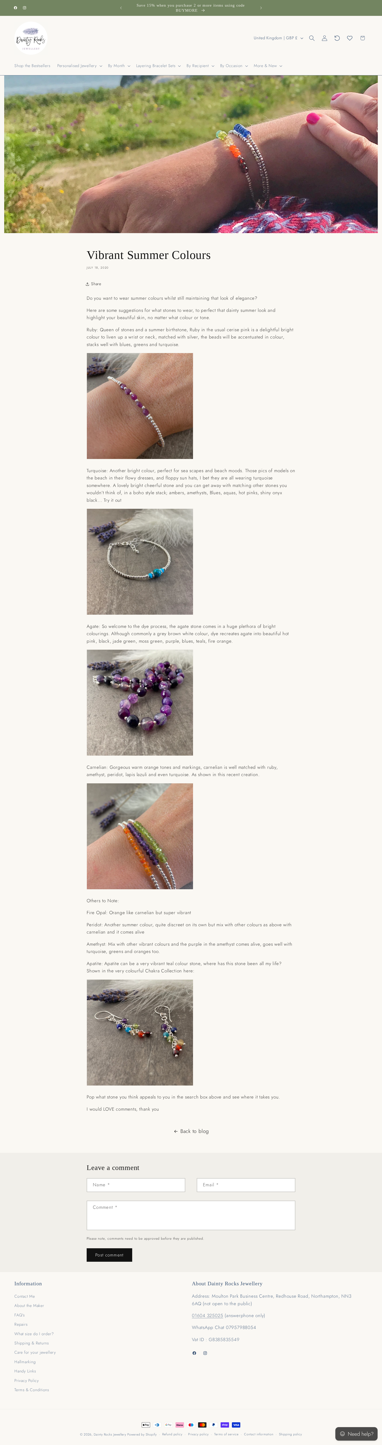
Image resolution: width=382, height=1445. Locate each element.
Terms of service (226, 1434)
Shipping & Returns (31, 1343)
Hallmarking (25, 1362)
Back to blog (194, 1131)
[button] (79, 66)
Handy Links (25, 1371)
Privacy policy (198, 1434)
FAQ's (19, 1315)
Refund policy (172, 1434)
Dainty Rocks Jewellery (110, 1434)
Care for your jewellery (35, 1352)
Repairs (20, 1324)
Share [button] (96, 284)
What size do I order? (34, 1334)
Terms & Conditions (31, 1390)
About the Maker (29, 1306)
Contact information (258, 1434)
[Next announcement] (261, 7)
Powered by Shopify (142, 1434)
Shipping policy (290, 1434)
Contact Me (24, 1296)
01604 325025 (207, 1315)
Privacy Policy (26, 1380)
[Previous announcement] (121, 7)
